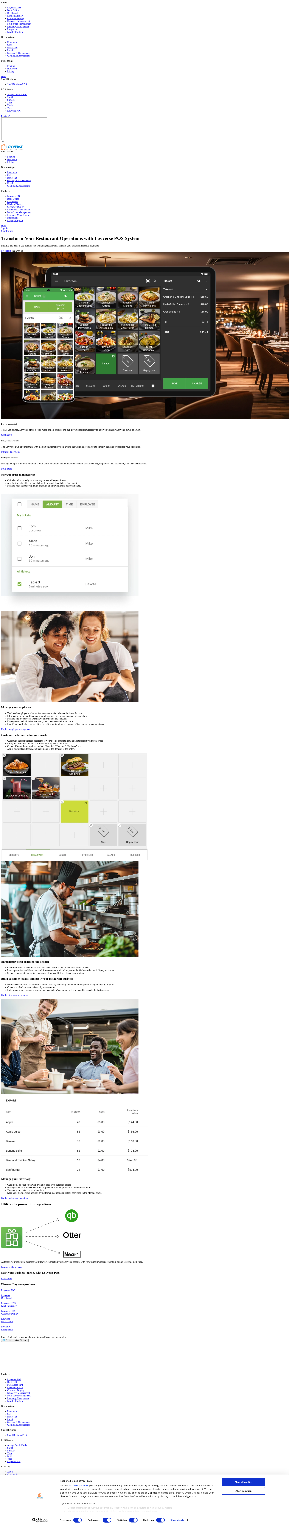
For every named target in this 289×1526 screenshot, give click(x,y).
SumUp (11, 100)
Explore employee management (16, 729)
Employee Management (18, 21)
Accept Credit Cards (17, 94)
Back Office (13, 10)
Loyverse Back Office (7, 1320)
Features (11, 66)
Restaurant (12, 42)
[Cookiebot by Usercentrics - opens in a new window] (40, 1520)
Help (3, 76)
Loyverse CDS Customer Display (9, 1312)
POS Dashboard (15, 1385)
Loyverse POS (14, 7)
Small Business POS (17, 84)
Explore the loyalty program (14, 995)
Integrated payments (10, 452)
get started (6, 250)
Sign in (4, 228)
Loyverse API (13, 110)
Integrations (12, 29)
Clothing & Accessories (18, 55)
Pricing (10, 71)
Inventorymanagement (7, 1328)
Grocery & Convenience (19, 53)
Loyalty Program (15, 32)
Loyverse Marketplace (11, 1267)
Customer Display (15, 18)
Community (13, 1474)
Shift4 (10, 97)
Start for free (7, 231)
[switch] (107, 1520)
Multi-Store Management (19, 24)
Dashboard (12, 13)
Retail (10, 50)
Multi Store (6, 468)
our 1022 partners (79, 1485)
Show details (177, 1520)
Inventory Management (18, 26)
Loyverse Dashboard (6, 1296)
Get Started (6, 435)
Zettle (10, 105)
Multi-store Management (19, 1395)
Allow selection (243, 1490)
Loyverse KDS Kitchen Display (9, 1304)
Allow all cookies (243, 1482)
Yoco (9, 108)
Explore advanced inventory (14, 1198)
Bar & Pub (12, 47)
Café (9, 45)
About (10, 1471)
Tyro (9, 102)
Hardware (12, 68)
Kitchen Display (15, 15)
